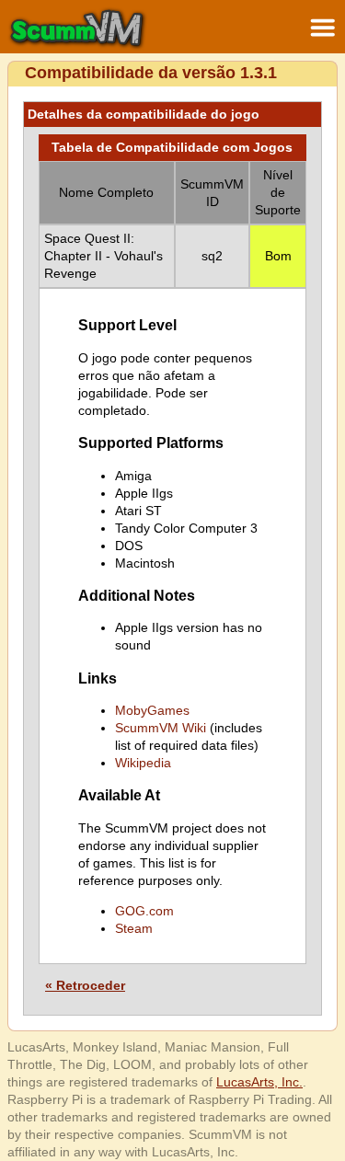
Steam (134, 928)
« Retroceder (85, 985)
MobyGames (152, 710)
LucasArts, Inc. (259, 1082)
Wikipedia (143, 762)
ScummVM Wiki (160, 727)
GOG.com (144, 910)
